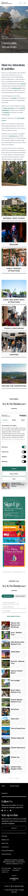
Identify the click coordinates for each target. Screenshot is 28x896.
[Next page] (17, 778)
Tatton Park (15, 719)
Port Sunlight (15, 680)
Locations (5, 847)
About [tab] (23, 420)
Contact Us (5, 872)
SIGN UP (14, 828)
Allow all (14, 468)
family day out (13, 136)
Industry (5, 793)
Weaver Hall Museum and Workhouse (15, 625)
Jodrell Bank (15, 652)
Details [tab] (14, 420)
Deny (14, 479)
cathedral (6, 112)
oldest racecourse (9, 108)
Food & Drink (6, 854)
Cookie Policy (6, 870)
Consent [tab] (5, 420)
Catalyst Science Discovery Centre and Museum (17, 485)
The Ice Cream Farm (18, 728)
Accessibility (16, 870)
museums (23, 83)
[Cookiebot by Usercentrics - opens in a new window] (19, 416)
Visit (3, 786)
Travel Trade (14, 786)
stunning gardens (16, 88)
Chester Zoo (15, 757)
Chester (14, 98)
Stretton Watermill (17, 738)
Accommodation (8, 850)
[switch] (24, 452)
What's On (5, 840)
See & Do (5, 843)
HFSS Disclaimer (6, 868)
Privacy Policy (17, 868)
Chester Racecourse (18, 748)
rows (8, 114)
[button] (24, 3)
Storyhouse (15, 709)
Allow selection (14, 473)
